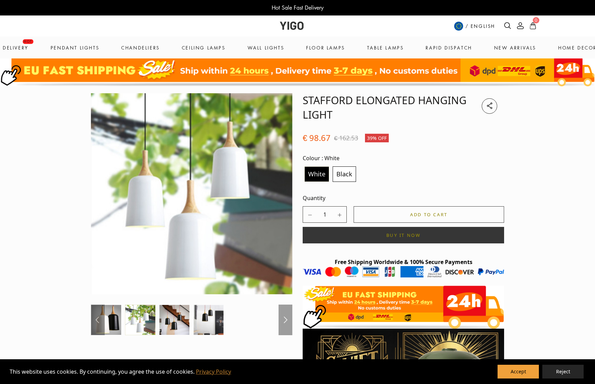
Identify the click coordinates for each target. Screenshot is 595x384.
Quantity (314, 198)
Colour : (321, 158)
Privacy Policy (213, 371)
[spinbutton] (325, 214)
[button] (310, 215)
